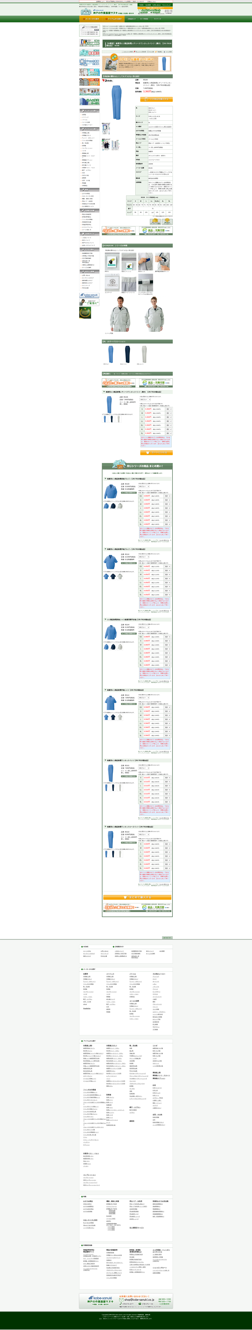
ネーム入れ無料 (86, 267)
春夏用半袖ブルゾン (89, 1063)
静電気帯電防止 (86, 217)
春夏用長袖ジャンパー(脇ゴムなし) (93, 1053)
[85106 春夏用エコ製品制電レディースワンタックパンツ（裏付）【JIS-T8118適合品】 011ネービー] (127, 354)
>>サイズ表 (152, 118)
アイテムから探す (113, 28)
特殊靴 (131, 1063)
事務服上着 (85, 153)
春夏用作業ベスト (88, 1158)
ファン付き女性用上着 (89, 1111)
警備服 (84, 183)
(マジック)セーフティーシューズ (139, 1076)
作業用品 (84, 185)
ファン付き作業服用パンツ (91, 1132)
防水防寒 (109, 1216)
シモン (155, 984)
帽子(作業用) (133, 1110)
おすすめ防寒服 (87, 1211)
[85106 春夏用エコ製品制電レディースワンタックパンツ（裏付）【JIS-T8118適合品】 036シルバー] (144, 354)
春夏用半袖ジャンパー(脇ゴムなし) (93, 1073)
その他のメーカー (87, 125)
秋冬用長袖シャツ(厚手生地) (91, 1061)
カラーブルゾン (87, 1076)
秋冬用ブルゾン (87, 1051)
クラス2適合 (111, 1228)
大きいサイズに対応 (88, 196)
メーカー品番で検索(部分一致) (90, 34)
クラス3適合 (111, 1226)
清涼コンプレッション (89, 1180)
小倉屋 (155, 999)
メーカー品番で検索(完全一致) (90, 32)
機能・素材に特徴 (87, 198)
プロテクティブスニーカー (137, 1083)
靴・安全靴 (85, 143)
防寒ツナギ (109, 1115)
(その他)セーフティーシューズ (138, 1078)
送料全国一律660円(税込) (86, 261)
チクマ (155, 979)
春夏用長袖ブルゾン (89, 1048)
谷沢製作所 (156, 1022)
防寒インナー (110, 1112)
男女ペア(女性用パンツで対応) (138, 1206)
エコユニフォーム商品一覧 (125, 33)
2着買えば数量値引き (88, 265)
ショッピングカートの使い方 (161, 1270)
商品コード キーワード (86, 29)
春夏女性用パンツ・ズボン (134, 28)
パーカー (85, 1166)
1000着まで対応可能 (88, 256)
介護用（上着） (157, 1100)
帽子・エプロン (86, 170)
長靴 (131, 1091)
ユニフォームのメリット (113, 1257)
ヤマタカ (155, 994)
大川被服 (155, 1029)
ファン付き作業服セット (90, 1092)
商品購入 (160, 51)
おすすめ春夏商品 (88, 1206)
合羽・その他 (86, 180)
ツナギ (84, 150)
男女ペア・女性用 (87, 201)
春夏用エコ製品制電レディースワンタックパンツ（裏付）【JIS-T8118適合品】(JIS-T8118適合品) (146, 30)
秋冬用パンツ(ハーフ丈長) (113, 1073)
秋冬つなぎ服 (156, 1051)
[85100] (106, 506)
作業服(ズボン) (122, 28)
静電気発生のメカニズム (137, 1262)
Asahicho (86, 1008)
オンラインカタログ (88, 278)
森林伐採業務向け (158, 1204)
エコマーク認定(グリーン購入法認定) (160, 126)
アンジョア (156, 976)
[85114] (106, 717)
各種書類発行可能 (87, 253)
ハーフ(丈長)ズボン (88, 1228)
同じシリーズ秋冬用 (140, 51)
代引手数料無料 (86, 258)
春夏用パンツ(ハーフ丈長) (113, 1068)
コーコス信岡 (86, 122)
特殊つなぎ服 (156, 1056)
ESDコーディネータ (135, 1269)
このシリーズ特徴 (128, 51)
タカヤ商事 (156, 1009)
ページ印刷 (169, 51)
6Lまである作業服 (88, 1222)
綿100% (108, 1221)
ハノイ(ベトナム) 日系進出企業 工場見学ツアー (92, 1255)
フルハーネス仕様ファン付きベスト (93, 1127)
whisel (85, 1004)
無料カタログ (87, 956)
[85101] (106, 787)
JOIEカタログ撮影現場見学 (91, 1266)
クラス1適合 (111, 1229)
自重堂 (84, 114)
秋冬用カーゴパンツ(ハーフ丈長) (115, 1083)
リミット (155, 1006)
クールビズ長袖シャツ (89, 1078)
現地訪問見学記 (86, 224)
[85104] (106, 646)
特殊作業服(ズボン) (158, 1122)
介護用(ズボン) (157, 1108)
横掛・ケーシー (157, 1103)
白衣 (83, 173)
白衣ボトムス (156, 1093)
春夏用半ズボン (110, 1071)
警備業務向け (156, 1209)
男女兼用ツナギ (134, 1214)
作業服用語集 (110, 1252)
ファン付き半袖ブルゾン (90, 1114)
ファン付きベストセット (90, 1100)
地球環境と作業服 (158, 1257)
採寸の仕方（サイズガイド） (114, 1262)
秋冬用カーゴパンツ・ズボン (114, 1056)
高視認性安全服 (86, 222)
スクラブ (155, 1105)
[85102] (106, 854)
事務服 (108, 996)
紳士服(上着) (85, 162)
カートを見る (87, 951)
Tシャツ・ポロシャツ (88, 138)
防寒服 (84, 145)
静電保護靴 (112, 1212)
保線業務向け (156, 1206)
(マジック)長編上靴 (135, 1058)
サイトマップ (166, 5)
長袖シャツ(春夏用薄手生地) (91, 1058)
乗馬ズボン (109, 1086)
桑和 (154, 1001)
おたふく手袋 (156, 1019)
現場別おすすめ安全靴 (88, 204)
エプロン (132, 1112)
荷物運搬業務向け (158, 1214)
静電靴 (131, 1086)
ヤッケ (108, 1122)
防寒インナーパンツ (112, 1120)
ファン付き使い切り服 (89, 1135)
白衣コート (156, 1095)
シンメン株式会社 (158, 1014)
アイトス (155, 989)
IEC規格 (132, 1257)
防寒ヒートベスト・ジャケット (115, 1110)
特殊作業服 (156, 1117)
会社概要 (148, 5)
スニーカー (133, 1081)
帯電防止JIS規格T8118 (136, 1254)
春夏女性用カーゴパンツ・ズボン (116, 1063)
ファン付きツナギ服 (89, 1129)
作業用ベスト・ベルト (88, 167)
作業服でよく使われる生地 (114, 1255)
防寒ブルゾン (110, 1097)
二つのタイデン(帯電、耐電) (138, 1267)
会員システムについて (88, 245)
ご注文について (86, 237)
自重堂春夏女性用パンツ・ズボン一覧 (135, 26)
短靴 (131, 1048)
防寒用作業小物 (110, 1125)
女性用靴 (132, 1061)
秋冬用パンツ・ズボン (112, 1051)
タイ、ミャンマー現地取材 (91, 1258)
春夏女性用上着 (87, 1068)
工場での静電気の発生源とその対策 (140, 1264)
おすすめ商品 (86, 193)
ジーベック (85, 117)
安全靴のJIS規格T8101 (113, 1267)
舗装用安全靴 (133, 1066)
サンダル (132, 1088)
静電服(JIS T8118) (111, 1204)
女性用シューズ (134, 1219)
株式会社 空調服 (157, 1017)
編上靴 (131, 1051)
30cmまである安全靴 (89, 1225)
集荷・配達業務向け (158, 1216)
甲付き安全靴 (133, 1071)
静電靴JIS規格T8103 (135, 1259)
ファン (85, 1137)
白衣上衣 (155, 1090)
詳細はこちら (151, 1)
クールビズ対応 (110, 1218)
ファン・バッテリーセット (91, 1140)
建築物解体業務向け (158, 1211)
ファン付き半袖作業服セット (91, 1097)
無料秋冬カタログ (87, 283)
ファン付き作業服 (87, 140)
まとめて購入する (164, 540)
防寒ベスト (109, 1107)
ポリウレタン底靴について (114, 1273)
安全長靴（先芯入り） (136, 1096)
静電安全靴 (112, 1210)
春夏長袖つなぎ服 (158, 1048)
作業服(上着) (85, 133)
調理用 (84, 178)
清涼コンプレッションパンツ (91, 1185)
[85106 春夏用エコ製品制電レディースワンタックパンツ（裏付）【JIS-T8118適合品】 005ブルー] (110, 354)
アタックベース (157, 1004)
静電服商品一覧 (117, 30)
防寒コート (109, 1100)
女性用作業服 (133, 1209)
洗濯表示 (109, 1260)
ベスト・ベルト (87, 996)
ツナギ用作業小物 (158, 1066)
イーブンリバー (157, 996)
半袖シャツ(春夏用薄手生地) (91, 1066)
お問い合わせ (157, 5)
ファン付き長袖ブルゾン (90, 1109)
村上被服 (155, 1024)
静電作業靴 (112, 1213)
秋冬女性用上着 (87, 1071)
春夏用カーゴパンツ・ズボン (114, 1053)
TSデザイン (156, 1027)
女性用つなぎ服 (157, 1061)
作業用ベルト (87, 1163)
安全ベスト (86, 1161)
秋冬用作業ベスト (88, 1156)
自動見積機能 (156, 1273)
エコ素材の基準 (157, 1254)
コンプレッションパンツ (90, 1182)
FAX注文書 (85, 288)
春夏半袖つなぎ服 (158, 1053)
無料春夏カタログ (87, 280)
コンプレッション (87, 148)
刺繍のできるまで (111, 1265)
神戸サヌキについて (88, 243)
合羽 (154, 1120)
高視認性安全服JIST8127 (113, 1275)
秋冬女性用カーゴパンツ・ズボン (116, 1066)
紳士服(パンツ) (86, 165)
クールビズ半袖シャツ (89, 1081)
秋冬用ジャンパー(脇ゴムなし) (92, 1056)
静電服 (111, 30)
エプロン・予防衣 (158, 1098)
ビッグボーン (156, 991)
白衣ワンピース (157, 1088)
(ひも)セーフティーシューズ (138, 1073)
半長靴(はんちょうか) (136, 1056)
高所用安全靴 (133, 1068)
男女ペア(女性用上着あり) (137, 1204)
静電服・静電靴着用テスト (91, 1261)
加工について (86, 240)
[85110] (106, 576)
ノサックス (156, 986)
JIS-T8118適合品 (154, 135)
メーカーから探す (113, 26)
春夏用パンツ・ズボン (112, 1048)
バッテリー (86, 1142)
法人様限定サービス (88, 206)
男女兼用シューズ (135, 1216)
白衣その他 (85, 175)
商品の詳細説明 (86, 214)
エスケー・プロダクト (159, 1012)
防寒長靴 (132, 1093)
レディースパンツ (111, 1076)
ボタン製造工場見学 (89, 1263)
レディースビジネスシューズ (138, 1098)
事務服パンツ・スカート (88, 156)
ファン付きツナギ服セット (91, 1106)
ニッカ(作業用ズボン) (159, 1125)
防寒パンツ (109, 1102)
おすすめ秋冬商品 (88, 1209)
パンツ (108, 1078)
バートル (84, 119)
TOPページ (105, 26)
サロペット (156, 1063)
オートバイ (156, 981)
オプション (86, 1145)
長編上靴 (132, 1053)
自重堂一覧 (122, 26)
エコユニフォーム (113, 33)
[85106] (105, 419)
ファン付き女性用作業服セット (92, 1095)
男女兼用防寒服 (134, 1211)
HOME (142, 5)
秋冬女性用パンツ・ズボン (114, 1061)
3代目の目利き (87, 1204)
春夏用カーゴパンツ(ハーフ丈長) (115, 1081)
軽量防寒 (109, 1105)
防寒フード (109, 1117)
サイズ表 (151, 51)
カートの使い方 (86, 229)
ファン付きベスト (88, 1116)
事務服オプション (87, 160)
